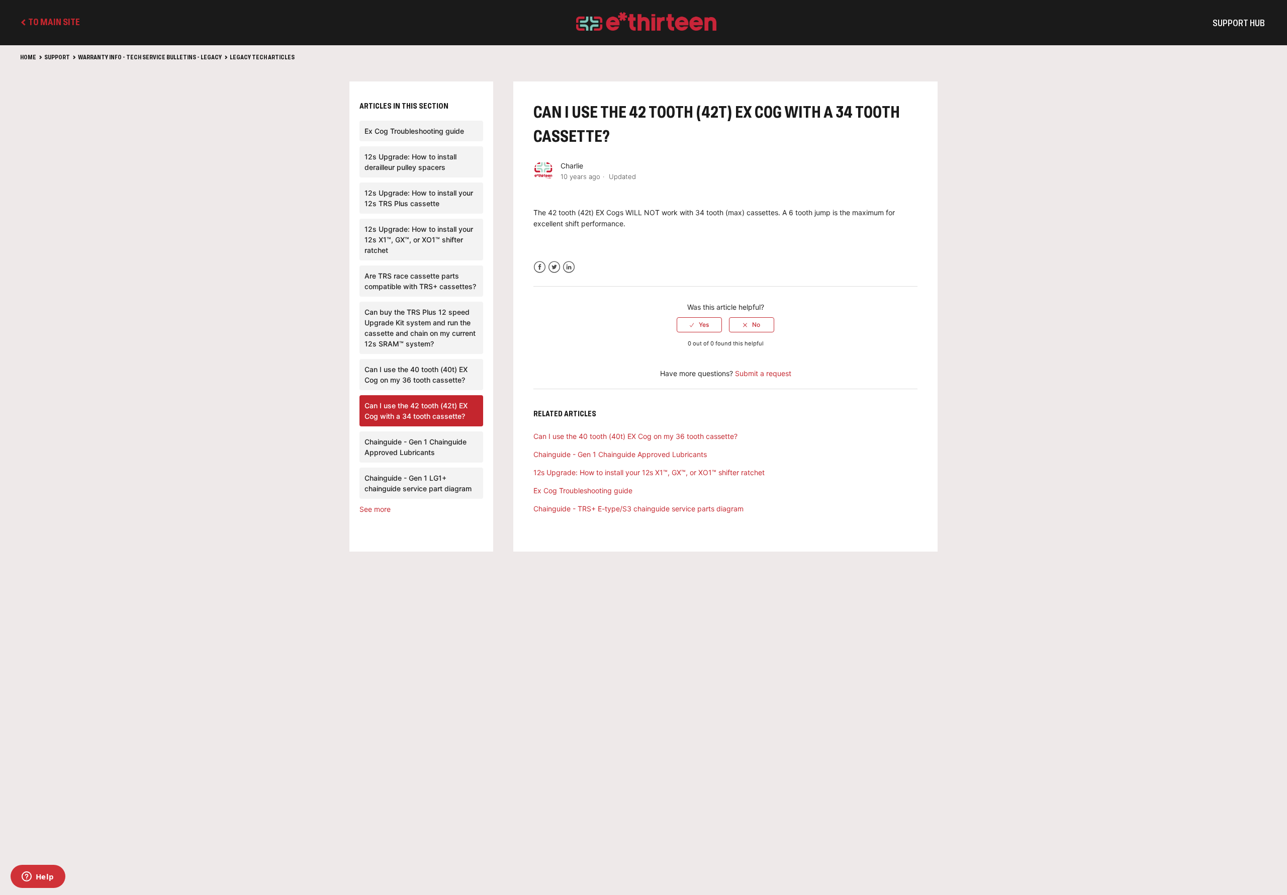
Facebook (539, 267)
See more (375, 509)
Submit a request (763, 373)
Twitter (554, 267)
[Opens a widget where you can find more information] (37, 877)
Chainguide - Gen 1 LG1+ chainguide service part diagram (418, 483)
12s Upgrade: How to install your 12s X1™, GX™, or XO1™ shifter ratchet (418, 239)
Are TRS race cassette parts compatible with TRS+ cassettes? (420, 281)
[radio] (699, 324)
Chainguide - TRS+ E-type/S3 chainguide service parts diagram (638, 508)
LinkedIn (569, 267)
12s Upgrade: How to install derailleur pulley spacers (410, 161)
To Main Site (53, 22)
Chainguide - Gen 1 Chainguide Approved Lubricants (415, 447)
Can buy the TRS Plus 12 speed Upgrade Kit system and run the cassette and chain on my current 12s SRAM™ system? (420, 328)
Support (57, 58)
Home (28, 58)
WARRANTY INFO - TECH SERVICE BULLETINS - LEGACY (150, 58)
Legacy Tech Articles (262, 58)
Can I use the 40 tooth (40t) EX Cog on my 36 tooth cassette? (416, 374)
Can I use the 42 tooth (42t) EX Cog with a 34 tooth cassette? (416, 410)
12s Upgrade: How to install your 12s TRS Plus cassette (418, 198)
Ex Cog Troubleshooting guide (414, 131)
